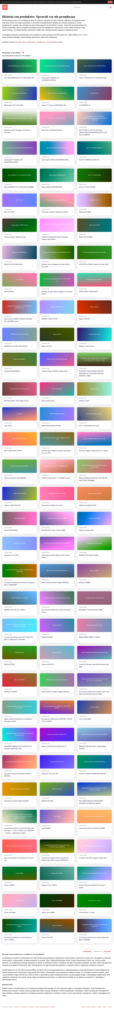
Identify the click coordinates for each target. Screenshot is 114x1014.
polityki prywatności (76, 2)
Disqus (109, 1007)
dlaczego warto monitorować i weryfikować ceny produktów (36, 42)
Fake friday (24, 1007)
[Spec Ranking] (5, 7)
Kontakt (36, 1007)
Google (99, 1007)
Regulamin (52, 1007)
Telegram (88, 1007)
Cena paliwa (31, 1007)
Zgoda (110, 2)
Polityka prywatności (44, 1007)
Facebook (94, 1007)
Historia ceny (17, 1007)
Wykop (104, 1007)
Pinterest (83, 1007)
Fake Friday (82, 35)
